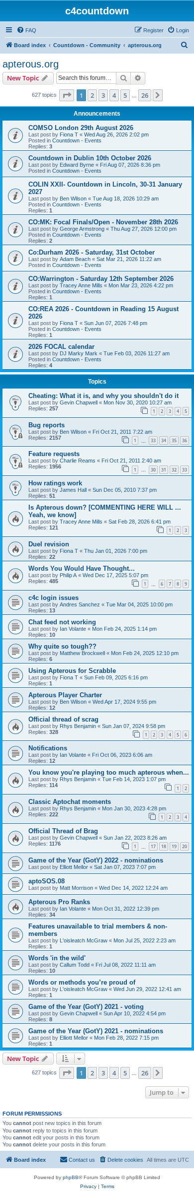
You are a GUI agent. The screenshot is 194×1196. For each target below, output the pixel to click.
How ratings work (55, 483)
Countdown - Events (76, 140)
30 (153, 469)
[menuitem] (26, 30)
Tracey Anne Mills (81, 285)
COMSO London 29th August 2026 (80, 128)
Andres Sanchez (80, 604)
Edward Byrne (77, 165)
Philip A (68, 575)
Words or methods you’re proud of (81, 982)
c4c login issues (53, 597)
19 (174, 846)
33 (153, 440)
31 (163, 469)
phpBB (71, 1177)
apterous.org (30, 64)
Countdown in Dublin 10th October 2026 (89, 158)
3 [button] (103, 95)
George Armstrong (82, 229)
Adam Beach (75, 259)
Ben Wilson (73, 198)
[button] (66, 95)
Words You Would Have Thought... (81, 568)
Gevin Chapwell (78, 402)
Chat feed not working (62, 622)
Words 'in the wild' (57, 958)
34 (163, 440)
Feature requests (54, 454)
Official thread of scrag (63, 719)
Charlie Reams (78, 461)
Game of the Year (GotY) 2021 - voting (86, 1006)
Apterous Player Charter (65, 695)
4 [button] (114, 95)
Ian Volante (73, 629)
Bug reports (46, 425)
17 (153, 846)
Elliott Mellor (74, 867)
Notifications (47, 748)
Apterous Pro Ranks (59, 902)
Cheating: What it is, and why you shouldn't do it (103, 395)
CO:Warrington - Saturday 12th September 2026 (101, 278)
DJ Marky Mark (78, 353)
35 (174, 440)
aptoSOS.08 (46, 881)
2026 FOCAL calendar (61, 346)
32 (174, 469)
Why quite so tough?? (62, 646)
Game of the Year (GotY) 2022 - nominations (95, 860)
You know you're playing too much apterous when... (108, 772)
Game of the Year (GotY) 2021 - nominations (95, 1031)
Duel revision (48, 544)
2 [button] (92, 95)
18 (163, 846)
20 (184, 846)
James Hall (73, 490)
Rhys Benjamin (78, 726)
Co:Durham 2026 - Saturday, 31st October (91, 252)
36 (184, 440)
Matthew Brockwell (82, 653)
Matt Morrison (76, 888)
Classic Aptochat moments (69, 801)
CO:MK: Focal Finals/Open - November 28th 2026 (103, 222)
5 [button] (125, 95)
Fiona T (69, 134)
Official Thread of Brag (63, 831)
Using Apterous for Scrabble (72, 670)
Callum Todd (75, 965)
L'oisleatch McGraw (83, 940)
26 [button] (144, 95)
